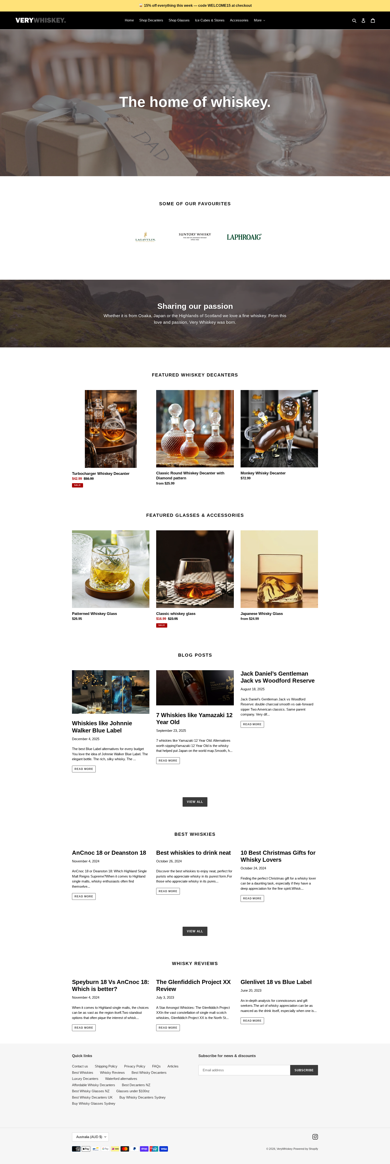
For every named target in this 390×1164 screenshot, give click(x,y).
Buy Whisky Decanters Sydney (142, 1097)
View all (195, 802)
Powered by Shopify (305, 1148)
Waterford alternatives (121, 1079)
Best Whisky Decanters (149, 1072)
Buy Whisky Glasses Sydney (93, 1103)
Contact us (80, 1066)
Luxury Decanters (85, 1079)
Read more (83, 769)
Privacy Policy (134, 1066)
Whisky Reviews (112, 1072)
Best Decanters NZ (136, 1085)
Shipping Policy (106, 1066)
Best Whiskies (82, 1072)
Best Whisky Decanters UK (92, 1097)
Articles (173, 1066)
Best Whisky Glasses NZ (90, 1091)
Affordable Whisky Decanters (93, 1085)
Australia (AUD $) (89, 1137)
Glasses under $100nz (133, 1091)
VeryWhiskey (284, 1148)
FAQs (156, 1066)
